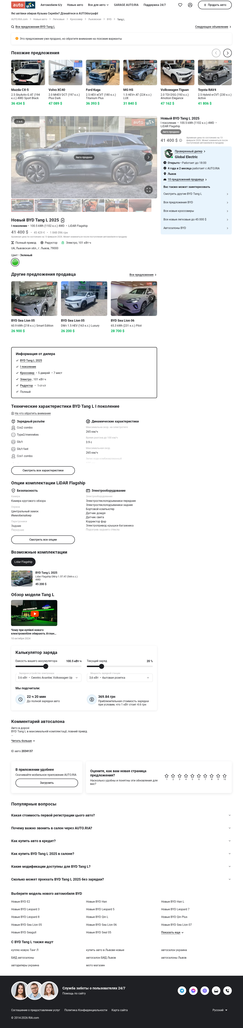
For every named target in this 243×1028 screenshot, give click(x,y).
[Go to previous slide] (16, 298)
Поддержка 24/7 (155, 5)
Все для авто (96, 5)
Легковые (58, 19)
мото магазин (95, 965)
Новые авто (75, 5)
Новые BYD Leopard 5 (100, 909)
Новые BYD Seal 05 (98, 932)
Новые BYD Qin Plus (174, 917)
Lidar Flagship (23, 562)
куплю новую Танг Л (24, 950)
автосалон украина (174, 950)
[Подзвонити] (227, 990)
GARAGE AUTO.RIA (126, 5)
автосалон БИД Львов (101, 957)
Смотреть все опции (43, 539)
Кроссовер (76, 19)
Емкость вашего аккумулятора (36, 661)
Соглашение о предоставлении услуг (35, 1010)
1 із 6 (19, 121)
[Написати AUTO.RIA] (216, 990)
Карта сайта (120, 1010)
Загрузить (47, 782)
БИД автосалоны (22, 957)
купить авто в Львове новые (105, 950)
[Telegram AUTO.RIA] (182, 990)
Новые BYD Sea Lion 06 (101, 924)
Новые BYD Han (96, 901)
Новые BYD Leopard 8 (25, 917)
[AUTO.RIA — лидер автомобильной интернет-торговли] (23, 5)
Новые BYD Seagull (23, 932)
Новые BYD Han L (172, 901)
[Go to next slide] (152, 298)
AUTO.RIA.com (19, 19)
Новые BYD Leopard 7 (175, 909)
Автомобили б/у (51, 5)
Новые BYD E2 (20, 901)
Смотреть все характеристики (43, 470)
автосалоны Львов (173, 957)
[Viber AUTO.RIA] (204, 990)
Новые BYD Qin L (97, 917)
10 (224, 779)
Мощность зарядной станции (105, 673)
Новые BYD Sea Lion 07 (176, 924)
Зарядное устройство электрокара (36, 673)
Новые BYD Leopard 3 (25, 909)
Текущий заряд (97, 661)
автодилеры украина (25, 965)
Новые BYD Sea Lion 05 (26, 924)
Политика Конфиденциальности (85, 1010)
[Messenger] (193, 990)
